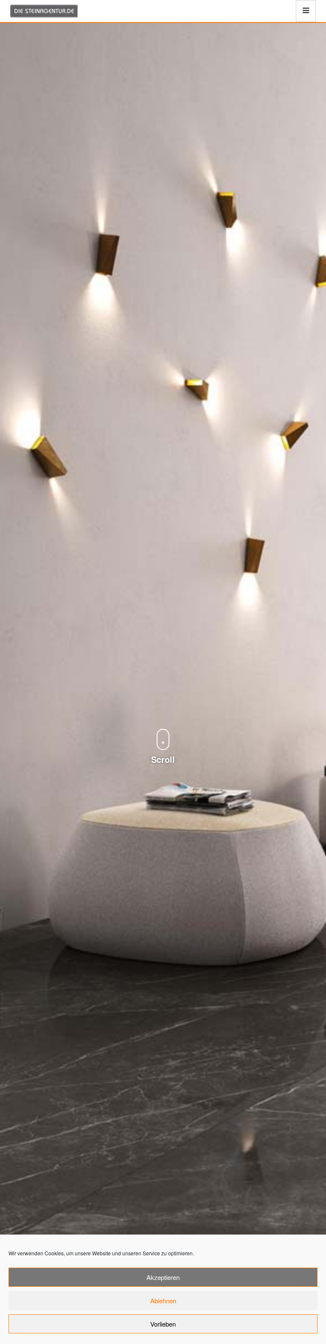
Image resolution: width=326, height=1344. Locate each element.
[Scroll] (163, 721)
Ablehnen (163, 1300)
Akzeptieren (163, 1277)
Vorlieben (163, 1323)
